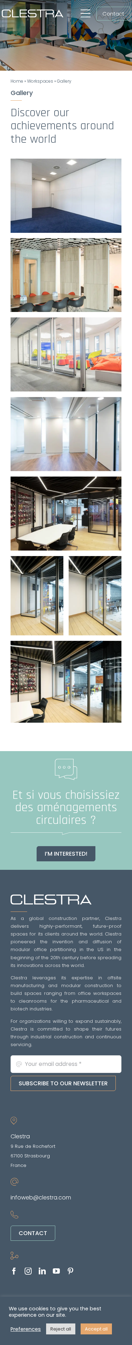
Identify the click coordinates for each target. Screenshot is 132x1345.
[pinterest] (70, 1271)
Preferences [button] (26, 1329)
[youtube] (56, 1271)
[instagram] (28, 1271)
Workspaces (40, 81)
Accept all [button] (96, 1329)
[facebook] (14, 1271)
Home (17, 81)
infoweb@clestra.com (41, 1197)
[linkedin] (42, 1271)
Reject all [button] (60, 1329)
